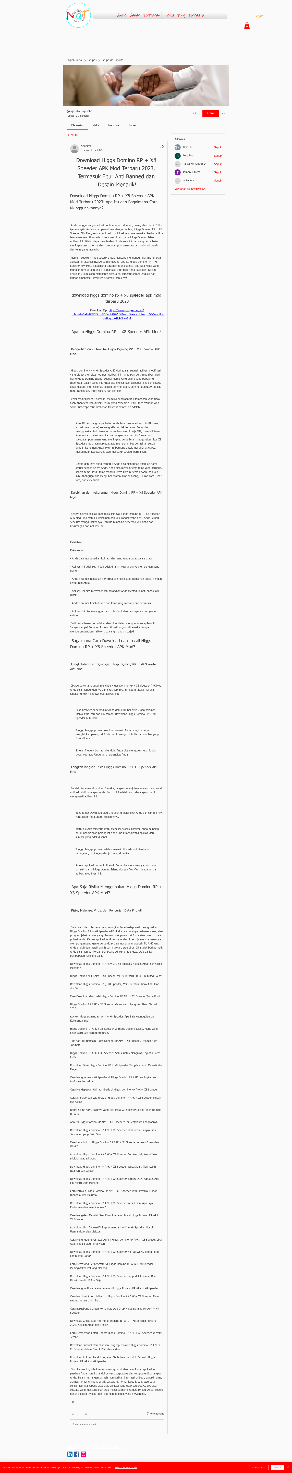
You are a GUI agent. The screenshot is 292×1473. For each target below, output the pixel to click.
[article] (117, 787)
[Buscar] (195, 113)
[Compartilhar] (162, 146)
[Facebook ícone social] (76, 1454)
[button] (247, 25)
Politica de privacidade (76, 1461)
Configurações (259, 1467)
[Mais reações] (84, 1414)
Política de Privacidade (126, 1467)
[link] (77, 125)
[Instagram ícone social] (83, 1454)
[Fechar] (288, 1467)
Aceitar (277, 1467)
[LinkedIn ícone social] (69, 1454)
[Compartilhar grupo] (223, 113)
